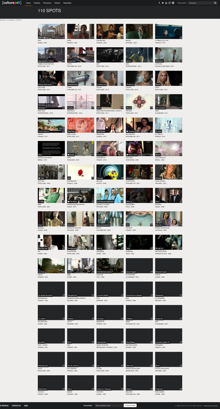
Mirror (99, 108)
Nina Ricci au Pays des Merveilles (46, 106)
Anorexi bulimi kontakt (76, 204)
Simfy (157, 111)
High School (101, 131)
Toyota (157, 275)
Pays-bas (99, 207)
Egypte (99, 183)
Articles (57, 3)
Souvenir (100, 155)
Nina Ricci (41, 111)
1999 (75, 394)
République (100, 347)
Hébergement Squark (211, 405)
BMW (39, 204)
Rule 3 (70, 389)
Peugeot (129, 228)
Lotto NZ (158, 64)
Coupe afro (159, 319)
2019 (163, 43)
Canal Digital (160, 181)
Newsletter (67, 3)
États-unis (42, 66)
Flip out (128, 108)
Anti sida (129, 158)
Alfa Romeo (130, 204)
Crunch (41, 392)
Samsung (129, 251)
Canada (158, 43)
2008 (104, 183)
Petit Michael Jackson (104, 272)
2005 (134, 230)
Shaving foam (101, 342)
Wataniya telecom (74, 228)
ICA (39, 251)
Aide (26, 405)
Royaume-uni (72, 66)
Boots (98, 228)
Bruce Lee (129, 365)
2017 (48, 66)
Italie (128, 207)
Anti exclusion (160, 251)
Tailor (42, 178)
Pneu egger (159, 392)
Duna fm (99, 275)
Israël (98, 253)
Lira (98, 365)
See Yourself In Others (46, 61)
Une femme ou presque (134, 295)
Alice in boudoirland (103, 225)
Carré (128, 248)
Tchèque (109, 347)
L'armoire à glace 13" (163, 342)
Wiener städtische (162, 228)
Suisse (40, 230)
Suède (40, 43)
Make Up (159, 225)
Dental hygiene (131, 272)
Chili (98, 277)
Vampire (131, 131)
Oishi (69, 158)
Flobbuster (159, 389)
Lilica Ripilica (160, 158)
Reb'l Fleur (71, 131)
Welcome (71, 225)
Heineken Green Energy (76, 298)
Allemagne (159, 113)
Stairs (40, 225)
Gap (97, 64)
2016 (79, 66)
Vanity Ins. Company (104, 389)
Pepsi (157, 87)
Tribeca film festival (46, 64)
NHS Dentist (130, 134)
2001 (105, 324)
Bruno (128, 40)
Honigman (100, 251)
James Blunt (72, 61)
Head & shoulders (133, 368)
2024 (45, 43)
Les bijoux (100, 319)
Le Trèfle (158, 134)
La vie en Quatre (102, 295)
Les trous (41, 272)
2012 (80, 113)
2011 (107, 113)
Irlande (70, 300)
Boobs (72, 155)
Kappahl (158, 204)
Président (159, 345)
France (70, 43)
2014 (107, 66)
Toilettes (70, 319)
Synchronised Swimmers (105, 201)
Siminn (69, 392)
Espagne (129, 43)
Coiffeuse (129, 319)
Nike (127, 64)
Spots (28, 3)
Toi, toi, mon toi (73, 365)
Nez (69, 178)
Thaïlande (71, 160)
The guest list (72, 295)
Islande (70, 394)
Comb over (159, 61)
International (131, 66)
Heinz (128, 321)
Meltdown (129, 178)
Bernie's (41, 228)
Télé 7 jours (42, 345)
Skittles (41, 181)
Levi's (40, 368)
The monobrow (160, 108)
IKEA (39, 40)
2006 (105, 207)
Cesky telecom (102, 345)
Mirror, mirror (132, 155)
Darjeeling (100, 40)
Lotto (69, 64)
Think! (69, 87)
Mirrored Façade (161, 272)
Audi (98, 298)
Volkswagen (160, 298)
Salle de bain (42, 389)
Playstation (130, 181)
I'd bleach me (101, 84)
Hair (127, 225)
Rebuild (128, 389)
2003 (132, 253)
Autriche (158, 230)
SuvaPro (99, 392)
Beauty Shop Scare (44, 84)
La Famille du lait (161, 40)
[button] (63, 37)
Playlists (37, 3)
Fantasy (70, 108)
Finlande (158, 183)
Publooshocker (73, 84)
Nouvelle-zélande (162, 66)
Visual (40, 275)
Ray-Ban (129, 111)
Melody (99, 181)
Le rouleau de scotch (45, 295)
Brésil (40, 160)
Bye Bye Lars (42, 248)
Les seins (41, 342)
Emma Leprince (43, 131)
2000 (115, 347)
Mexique (158, 300)
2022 (135, 43)
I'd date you (130, 84)
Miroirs (158, 155)
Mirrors (128, 61)
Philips (99, 87)
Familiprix (100, 134)
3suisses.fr (100, 158)
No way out (159, 248)
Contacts (16, 405)
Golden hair (42, 321)
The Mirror (73, 201)
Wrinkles (158, 178)
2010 (163, 136)
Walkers (129, 392)
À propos (4, 405)
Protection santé (45, 158)
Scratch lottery (103, 204)
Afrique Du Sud (161, 253)
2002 (74, 277)
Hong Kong (130, 160)
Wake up (129, 201)
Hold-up (99, 248)
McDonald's (71, 181)
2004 (104, 253)
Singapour (130, 371)
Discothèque (130, 342)
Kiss (98, 61)
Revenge (100, 178)
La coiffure (41, 319)
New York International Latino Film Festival (113, 111)
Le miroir (158, 131)
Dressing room (43, 365)
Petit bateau (72, 368)
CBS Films (41, 87)
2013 (48, 90)
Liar (69, 272)
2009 (137, 160)
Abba (69, 275)
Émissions (47, 3)
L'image (40, 201)
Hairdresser (71, 248)
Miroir (69, 342)
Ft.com (99, 368)
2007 (138, 183)
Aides (69, 40)
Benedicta (100, 321)
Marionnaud (42, 298)
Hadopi (40, 134)
